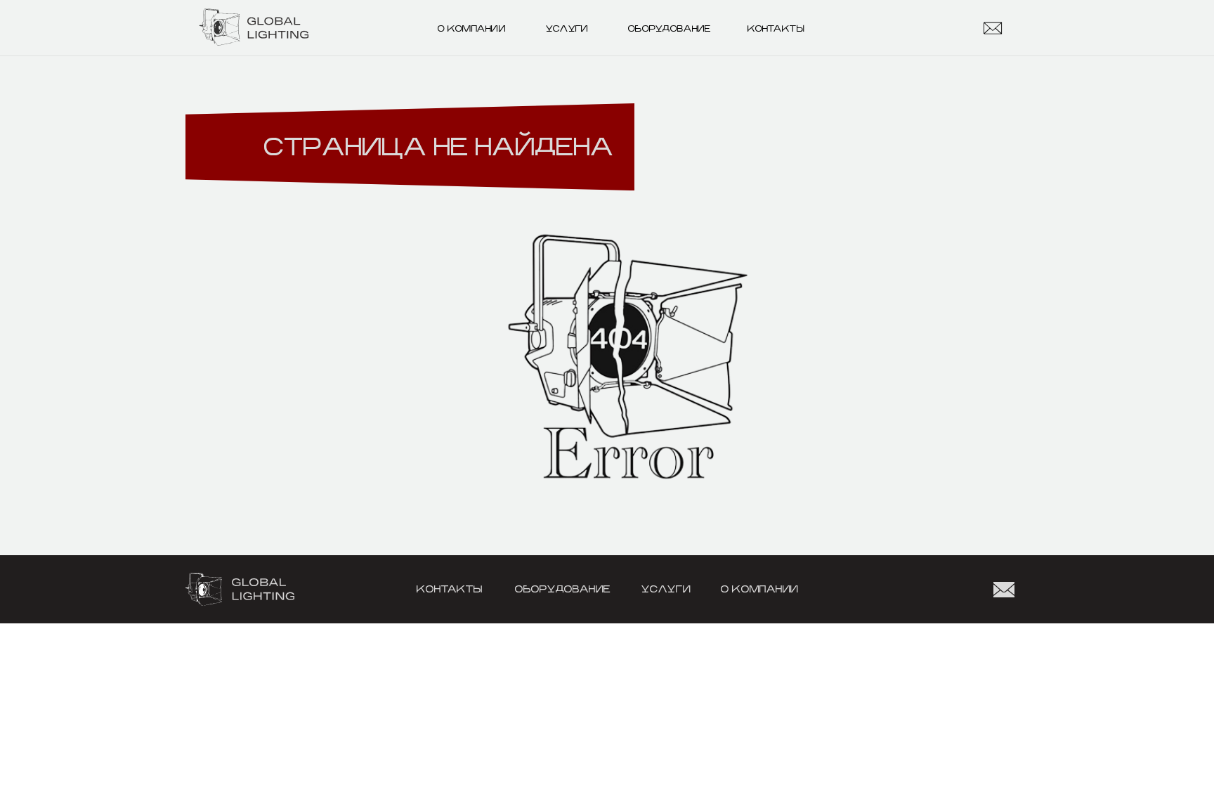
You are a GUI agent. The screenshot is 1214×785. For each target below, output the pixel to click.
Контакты (776, 29)
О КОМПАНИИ (472, 29)
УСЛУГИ (567, 29)
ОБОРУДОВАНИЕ (669, 29)
